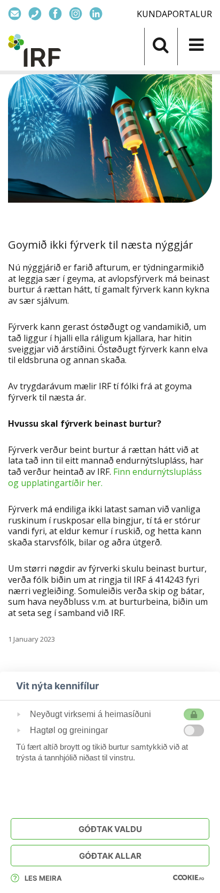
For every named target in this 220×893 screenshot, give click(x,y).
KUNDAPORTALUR (174, 14)
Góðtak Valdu (110, 829)
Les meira (43, 878)
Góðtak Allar (110, 856)
